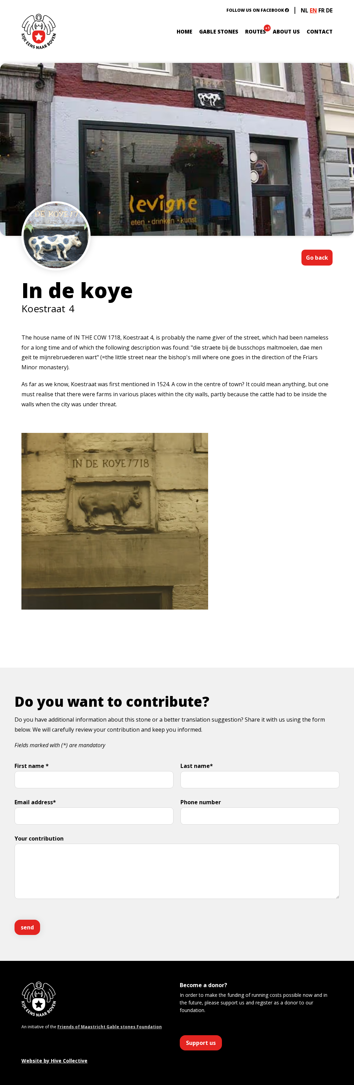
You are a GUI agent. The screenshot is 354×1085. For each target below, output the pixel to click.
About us (286, 31)
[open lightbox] (56, 256)
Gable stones (218, 31)
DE (329, 10)
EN (313, 10)
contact (320, 31)
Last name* (196, 765)
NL (304, 10)
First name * (32, 765)
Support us (201, 1043)
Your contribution (39, 838)
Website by (54, 1060)
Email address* (35, 802)
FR (321, 10)
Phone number (200, 802)
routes (255, 31)
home (184, 31)
